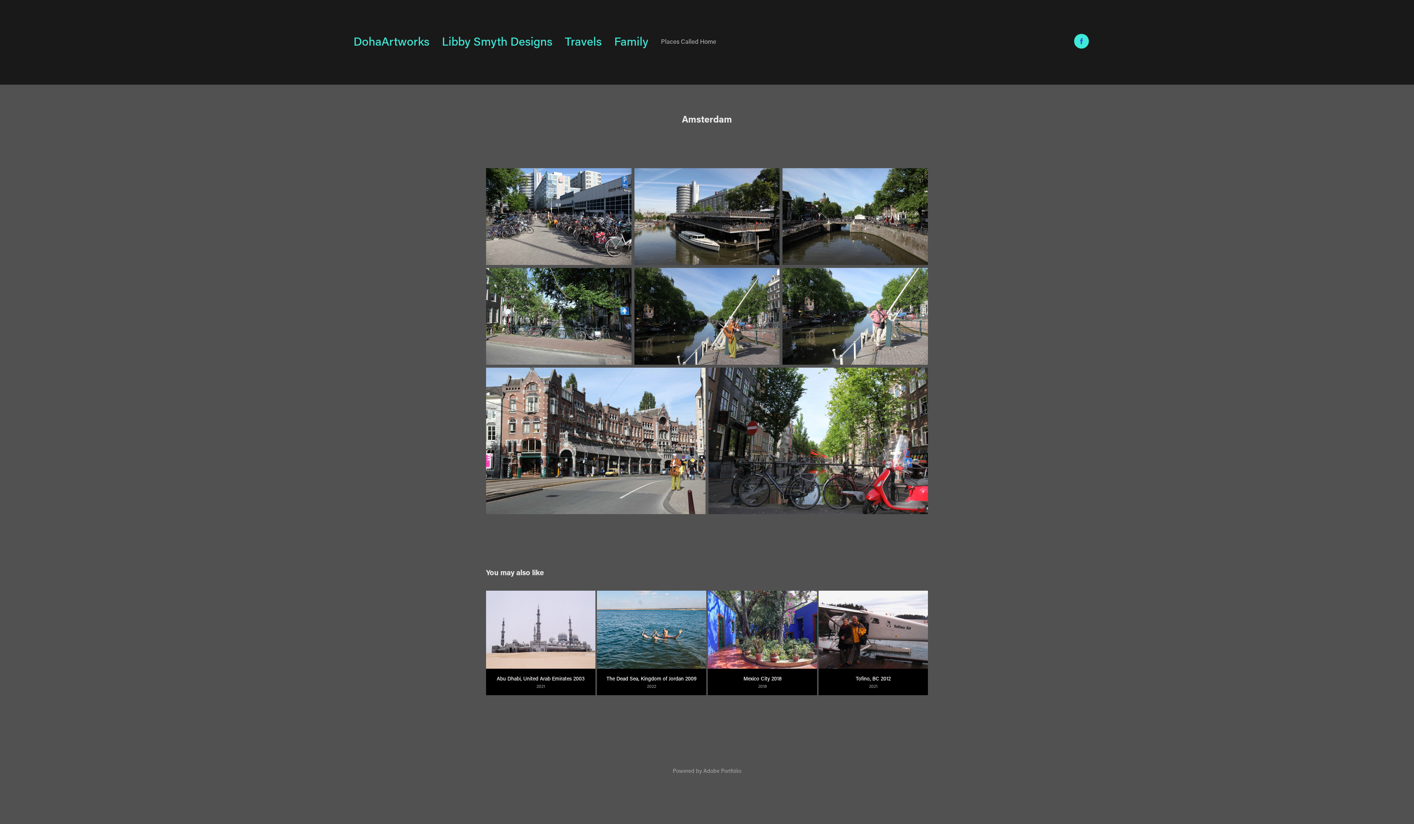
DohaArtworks (391, 41)
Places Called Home (688, 41)
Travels (583, 41)
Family (631, 41)
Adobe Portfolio (722, 770)
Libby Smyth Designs (497, 41)
